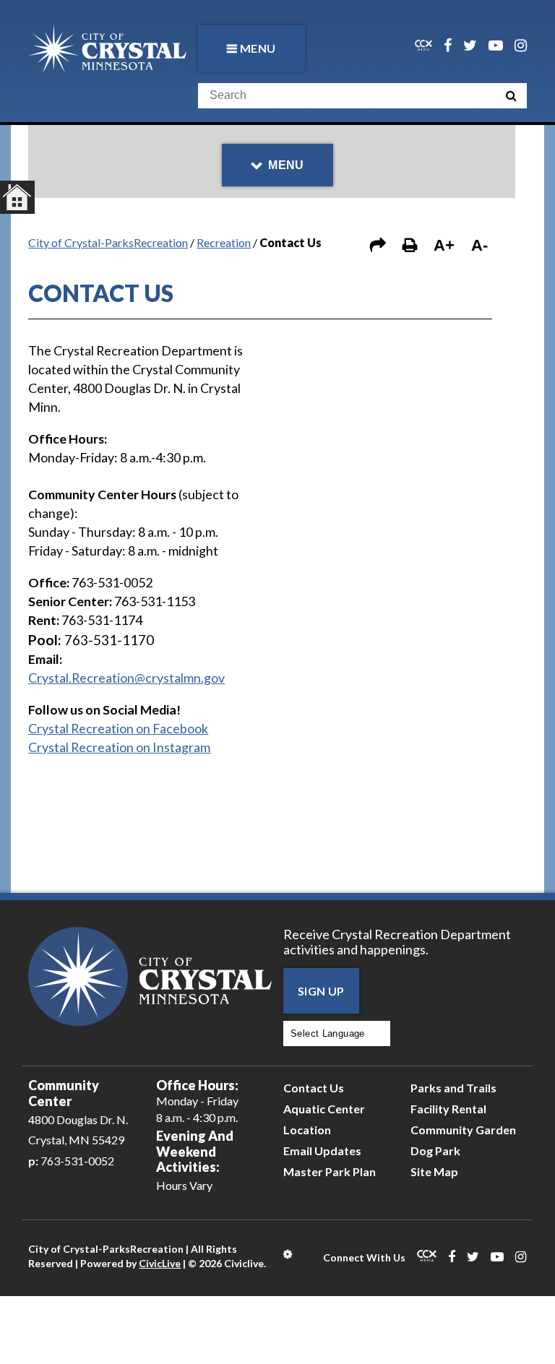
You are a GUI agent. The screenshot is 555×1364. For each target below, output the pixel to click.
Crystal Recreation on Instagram (119, 747)
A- (479, 245)
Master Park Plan (329, 1171)
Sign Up (321, 991)
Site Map (434, 1171)
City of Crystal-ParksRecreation (108, 242)
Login (288, 1254)
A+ (444, 245)
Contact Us (313, 1088)
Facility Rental (448, 1108)
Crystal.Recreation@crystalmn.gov (126, 678)
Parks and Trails (453, 1088)
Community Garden (463, 1129)
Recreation (224, 242)
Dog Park (435, 1150)
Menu (258, 48)
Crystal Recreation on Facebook (118, 728)
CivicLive (160, 1263)
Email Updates (322, 1150)
